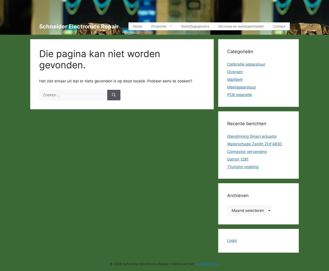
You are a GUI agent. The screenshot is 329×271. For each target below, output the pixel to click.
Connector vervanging (247, 151)
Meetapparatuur (241, 87)
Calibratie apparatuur (246, 64)
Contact (279, 26)
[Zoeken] (113, 95)
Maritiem (235, 79)
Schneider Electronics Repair (79, 26)
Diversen (235, 72)
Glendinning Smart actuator (252, 136)
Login (232, 240)
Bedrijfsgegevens (195, 26)
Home (137, 26)
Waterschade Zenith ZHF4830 (254, 144)
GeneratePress (207, 264)
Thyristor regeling (242, 167)
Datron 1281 (237, 159)
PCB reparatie (239, 94)
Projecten (159, 26)
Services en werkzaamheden (241, 26)
